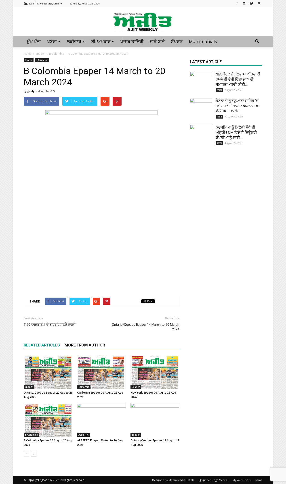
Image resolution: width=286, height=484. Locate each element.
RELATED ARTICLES (42, 345)
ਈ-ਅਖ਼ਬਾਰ (100, 41)
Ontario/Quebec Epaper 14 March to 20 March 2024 (145, 327)
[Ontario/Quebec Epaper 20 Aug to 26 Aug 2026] (48, 372)
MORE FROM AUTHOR (85, 345)
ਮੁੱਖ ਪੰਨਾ (34, 41)
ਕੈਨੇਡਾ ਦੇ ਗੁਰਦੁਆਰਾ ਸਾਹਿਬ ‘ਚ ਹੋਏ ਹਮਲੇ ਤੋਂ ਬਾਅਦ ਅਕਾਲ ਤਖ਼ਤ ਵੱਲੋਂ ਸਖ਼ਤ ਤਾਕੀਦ (238, 105)
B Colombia (42, 60)
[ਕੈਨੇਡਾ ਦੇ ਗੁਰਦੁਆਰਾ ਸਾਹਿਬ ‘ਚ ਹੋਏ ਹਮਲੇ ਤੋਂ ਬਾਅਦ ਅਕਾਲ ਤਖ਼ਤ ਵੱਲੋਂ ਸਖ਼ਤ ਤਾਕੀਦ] (201, 109)
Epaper (28, 60)
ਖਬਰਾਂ (52, 41)
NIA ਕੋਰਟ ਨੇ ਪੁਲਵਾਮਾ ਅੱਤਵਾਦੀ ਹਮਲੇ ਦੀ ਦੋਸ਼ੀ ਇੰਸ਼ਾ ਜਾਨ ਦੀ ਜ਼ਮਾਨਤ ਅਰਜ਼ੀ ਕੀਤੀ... (238, 79)
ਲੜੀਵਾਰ (74, 41)
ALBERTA (83, 434)
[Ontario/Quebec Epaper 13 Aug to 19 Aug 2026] (154, 420)
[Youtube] (259, 3)
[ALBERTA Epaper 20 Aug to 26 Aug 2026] (101, 420)
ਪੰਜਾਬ (219, 116)
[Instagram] (244, 3)
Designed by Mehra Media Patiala (173, 480)
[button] (257, 41)
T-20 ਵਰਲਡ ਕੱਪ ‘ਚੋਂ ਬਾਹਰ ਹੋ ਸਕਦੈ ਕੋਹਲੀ (50, 325)
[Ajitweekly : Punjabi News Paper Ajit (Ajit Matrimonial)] (143, 22)
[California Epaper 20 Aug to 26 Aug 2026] (101, 372)
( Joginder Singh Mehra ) (213, 480)
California (83, 386)
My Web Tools (241, 480)
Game (258, 480)
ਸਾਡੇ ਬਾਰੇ (157, 41)
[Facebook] (236, 3)
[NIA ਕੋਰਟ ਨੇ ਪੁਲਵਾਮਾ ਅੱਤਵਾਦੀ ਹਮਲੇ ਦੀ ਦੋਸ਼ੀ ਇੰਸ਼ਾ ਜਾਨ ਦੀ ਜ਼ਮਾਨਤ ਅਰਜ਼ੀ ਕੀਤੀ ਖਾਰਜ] (201, 83)
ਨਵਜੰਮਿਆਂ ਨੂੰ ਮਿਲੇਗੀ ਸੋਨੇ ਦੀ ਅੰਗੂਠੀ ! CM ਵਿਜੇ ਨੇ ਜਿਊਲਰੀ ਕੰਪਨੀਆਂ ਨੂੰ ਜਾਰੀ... (236, 132)
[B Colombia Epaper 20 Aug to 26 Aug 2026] (48, 420)
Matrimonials (203, 41)
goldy (30, 91)
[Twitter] (251, 3)
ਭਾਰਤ (219, 90)
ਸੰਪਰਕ (177, 41)
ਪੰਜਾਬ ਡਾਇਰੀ (131, 41)
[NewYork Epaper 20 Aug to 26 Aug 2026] (154, 372)
